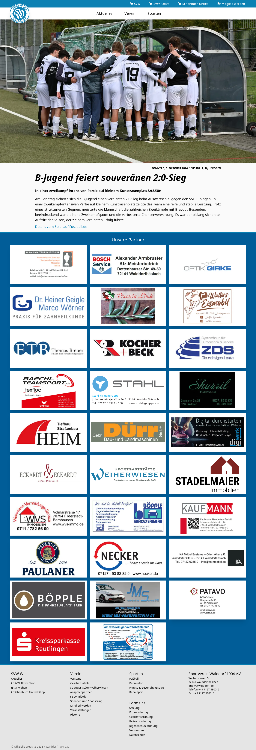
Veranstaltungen (80, 710)
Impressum (136, 730)
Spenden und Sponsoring (86, 701)
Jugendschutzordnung (143, 726)
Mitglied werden (80, 705)
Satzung (134, 708)
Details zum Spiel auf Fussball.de (61, 226)
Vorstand (76, 678)
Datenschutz (137, 735)
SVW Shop (20, 687)
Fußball (134, 678)
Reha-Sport (136, 692)
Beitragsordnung (140, 721)
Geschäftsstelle (79, 683)
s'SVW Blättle (78, 696)
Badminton (136, 683)
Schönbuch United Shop (29, 692)
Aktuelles (16, 678)
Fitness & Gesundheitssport (146, 687)
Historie (75, 714)
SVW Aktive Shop (24, 683)
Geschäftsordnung (141, 717)
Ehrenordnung (138, 712)
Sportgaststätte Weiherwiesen (89, 687)
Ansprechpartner (81, 692)
